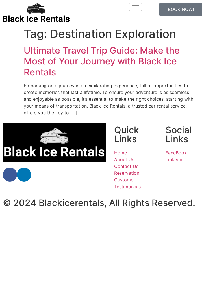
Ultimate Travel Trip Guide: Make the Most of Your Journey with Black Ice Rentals (102, 61)
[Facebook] (10, 175)
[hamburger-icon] (135, 7)
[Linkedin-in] (24, 175)
